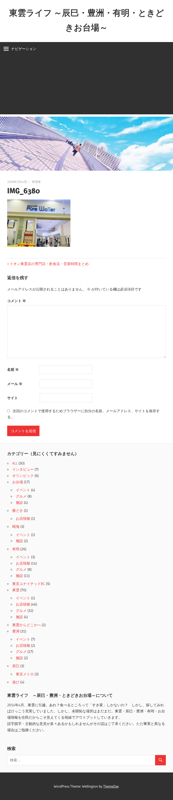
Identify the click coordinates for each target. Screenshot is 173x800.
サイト (12, 398)
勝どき (17, 510)
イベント (23, 490)
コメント (16, 300)
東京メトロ (25, 674)
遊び (15, 682)
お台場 (17, 482)
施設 (19, 502)
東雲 (15, 590)
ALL (15, 463)
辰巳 (15, 666)
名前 (13, 369)
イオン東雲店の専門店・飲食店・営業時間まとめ (49, 263)
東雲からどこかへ (26, 625)
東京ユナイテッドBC (28, 583)
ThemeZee (111, 786)
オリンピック (23, 475)
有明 (15, 549)
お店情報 (23, 518)
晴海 (15, 526)
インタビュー (23, 469)
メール (14, 384)
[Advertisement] (86, 84)
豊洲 (15, 631)
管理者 (36, 182)
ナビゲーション (23, 48)
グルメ (21, 496)
